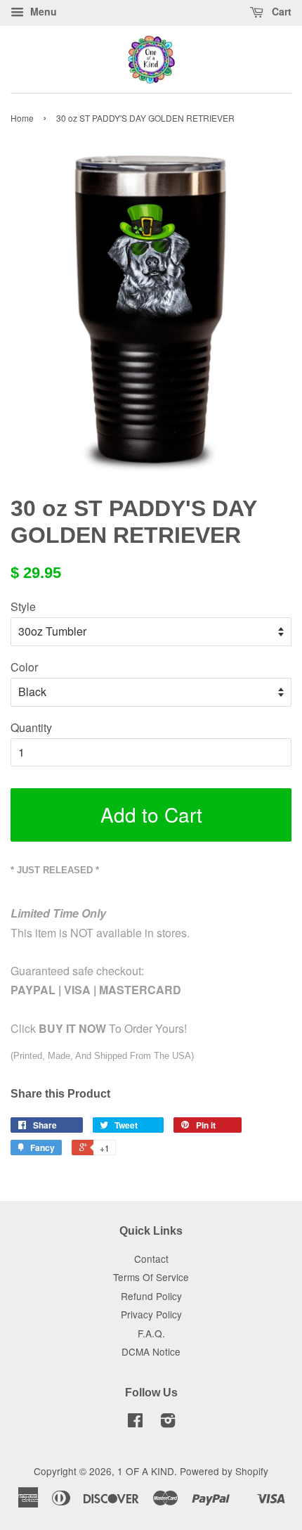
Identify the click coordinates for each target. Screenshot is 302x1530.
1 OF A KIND (145, 1471)
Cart (280, 11)
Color (24, 667)
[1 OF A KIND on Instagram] (168, 1422)
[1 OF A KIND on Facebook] (135, 1422)
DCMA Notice (151, 1351)
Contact (151, 1259)
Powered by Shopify (224, 1471)
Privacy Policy (151, 1314)
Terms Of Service (151, 1277)
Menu (42, 11)
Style (23, 606)
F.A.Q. (151, 1333)
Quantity (31, 727)
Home (22, 118)
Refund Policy (151, 1296)
